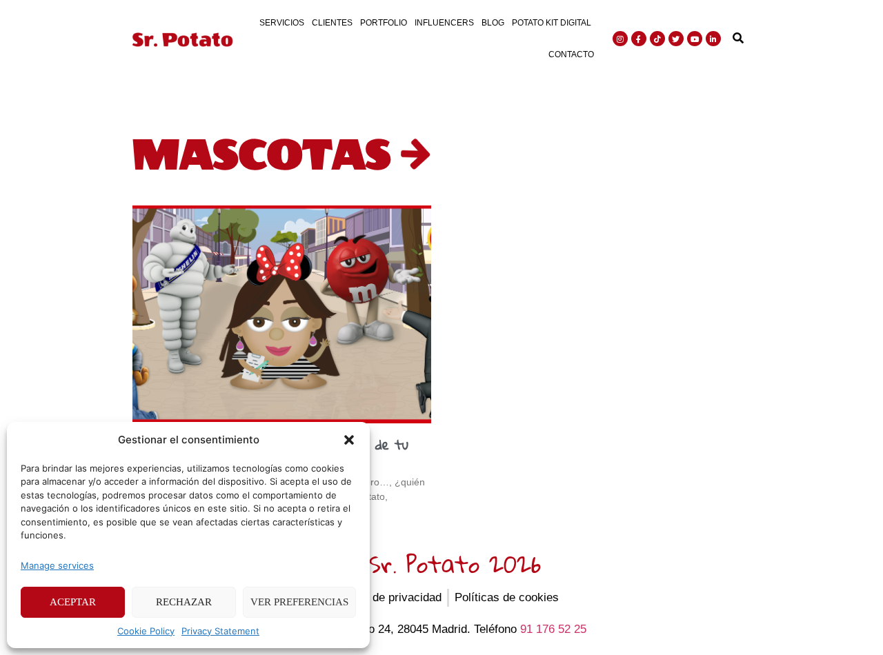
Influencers (444, 23)
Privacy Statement (220, 630)
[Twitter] (676, 38)
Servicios (281, 23)
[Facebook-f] (638, 38)
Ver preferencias (299, 601)
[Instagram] (620, 38)
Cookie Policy (146, 630)
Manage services (57, 565)
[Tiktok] (657, 38)
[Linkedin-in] (713, 38)
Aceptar (73, 601)
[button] (349, 440)
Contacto (571, 54)
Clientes (332, 23)
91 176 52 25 (553, 629)
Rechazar (184, 601)
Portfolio (383, 23)
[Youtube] (694, 38)
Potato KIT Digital (551, 23)
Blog (493, 23)
